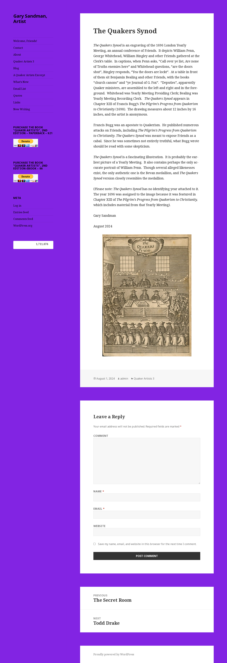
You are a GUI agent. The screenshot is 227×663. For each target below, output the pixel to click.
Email (99, 509)
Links (16, 102)
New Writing (21, 109)
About (17, 54)
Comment (100, 436)
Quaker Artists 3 (23, 61)
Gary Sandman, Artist (30, 18)
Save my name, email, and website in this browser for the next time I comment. (147, 544)
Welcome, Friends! (25, 41)
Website (99, 526)
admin (124, 378)
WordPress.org (22, 225)
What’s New (21, 82)
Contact (18, 48)
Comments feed (23, 219)
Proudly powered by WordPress (113, 654)
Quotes (17, 95)
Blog (16, 68)
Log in (17, 205)
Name (98, 491)
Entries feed (21, 212)
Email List (19, 89)
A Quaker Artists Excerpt (29, 75)
